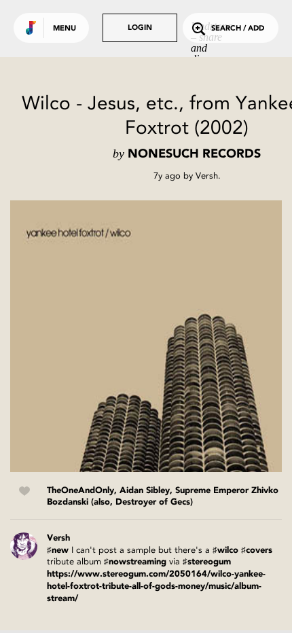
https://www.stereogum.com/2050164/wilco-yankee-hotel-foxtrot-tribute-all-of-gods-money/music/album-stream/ (156, 586)
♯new (58, 550)
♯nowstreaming (135, 562)
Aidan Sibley (145, 490)
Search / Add (237, 29)
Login (140, 28)
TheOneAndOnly (80, 490)
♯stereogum (207, 562)
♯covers (256, 550)
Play (146, 336)
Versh (207, 175)
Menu (64, 29)
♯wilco (225, 550)
